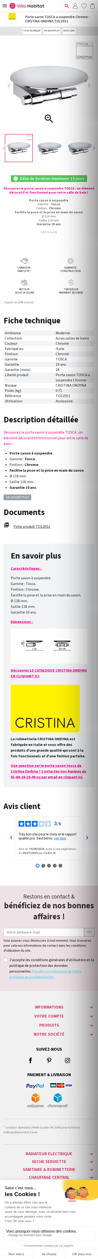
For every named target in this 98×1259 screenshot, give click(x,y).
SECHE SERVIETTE (49, 1162)
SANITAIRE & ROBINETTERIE (49, 1170)
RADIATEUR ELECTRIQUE (49, 1154)
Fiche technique (31, 30)
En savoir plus (51, 30)
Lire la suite (49, 232)
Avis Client (69, 30)
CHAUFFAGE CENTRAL (49, 1177)
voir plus (60, 838)
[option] (19, 148)
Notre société (49, 1034)
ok (89, 932)
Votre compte (49, 1016)
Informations (49, 1007)
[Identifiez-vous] (75, 5)
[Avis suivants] (87, 838)
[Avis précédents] (11, 838)
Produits (49, 1025)
